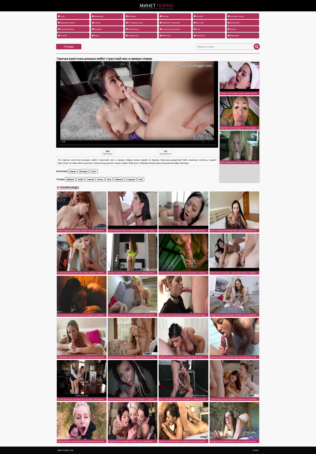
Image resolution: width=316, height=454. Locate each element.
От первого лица (135, 22)
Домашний (98, 16)
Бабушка (70, 179)
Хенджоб (98, 29)
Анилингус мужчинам (170, 29)
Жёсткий (199, 22)
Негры (100, 179)
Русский (199, 16)
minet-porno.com (65, 450)
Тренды (69, 46)
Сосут (62, 16)
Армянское (234, 35)
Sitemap (256, 450)
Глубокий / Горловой (170, 22)
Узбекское (166, 35)
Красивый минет (67, 29)
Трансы (232, 29)
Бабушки (119, 179)
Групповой (234, 22)
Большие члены (236, 16)
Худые (96, 35)
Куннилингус (133, 29)
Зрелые (164, 16)
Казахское (200, 35)
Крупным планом (67, 22)
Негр (109, 179)
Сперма (97, 22)
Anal (141, 179)
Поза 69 (63, 35)
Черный (90, 179)
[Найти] (257, 47)
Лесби (80, 179)
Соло (197, 29)
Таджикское (133, 35)
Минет (156, 5)
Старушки (130, 179)
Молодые (132, 16)
